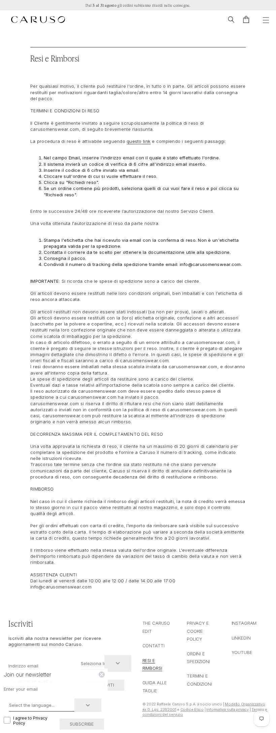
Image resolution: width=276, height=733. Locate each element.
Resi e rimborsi (152, 664)
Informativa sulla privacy (227, 709)
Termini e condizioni (199, 679)
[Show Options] (117, 663)
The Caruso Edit (156, 626)
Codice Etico (192, 709)
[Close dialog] (101, 674)
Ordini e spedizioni (198, 657)
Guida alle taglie (154, 686)
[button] (231, 19)
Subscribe (82, 724)
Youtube (242, 652)
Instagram (244, 623)
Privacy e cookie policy (198, 631)
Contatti (153, 645)
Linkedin (241, 638)
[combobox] (92, 663)
